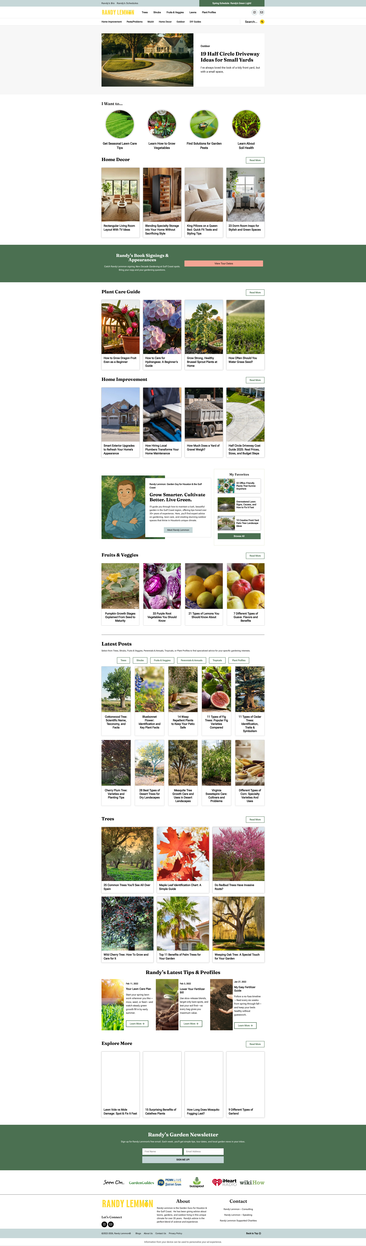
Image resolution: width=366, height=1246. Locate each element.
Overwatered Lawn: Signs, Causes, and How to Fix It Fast (246, 504)
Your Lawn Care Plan (138, 989)
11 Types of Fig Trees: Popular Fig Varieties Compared (216, 722)
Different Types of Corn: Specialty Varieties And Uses (250, 796)
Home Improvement (112, 21)
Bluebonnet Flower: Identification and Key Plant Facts (149, 722)
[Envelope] (261, 12)
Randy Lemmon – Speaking (238, 1215)
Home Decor (165, 21)
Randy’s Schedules (127, 3)
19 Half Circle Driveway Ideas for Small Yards (230, 57)
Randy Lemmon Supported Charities (238, 1220)
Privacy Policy (175, 1233)
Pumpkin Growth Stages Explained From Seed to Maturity (120, 617)
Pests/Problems (135, 21)
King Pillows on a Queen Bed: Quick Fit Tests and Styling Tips (202, 229)
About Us (148, 1233)
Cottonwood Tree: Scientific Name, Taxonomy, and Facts (116, 722)
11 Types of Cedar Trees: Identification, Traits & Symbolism (250, 724)
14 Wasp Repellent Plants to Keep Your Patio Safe (183, 722)
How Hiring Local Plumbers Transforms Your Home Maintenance (162, 449)
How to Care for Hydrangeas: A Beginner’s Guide (161, 361)
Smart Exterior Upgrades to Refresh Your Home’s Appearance (119, 449)
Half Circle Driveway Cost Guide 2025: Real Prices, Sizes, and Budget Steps (244, 449)
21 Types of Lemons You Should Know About (204, 615)
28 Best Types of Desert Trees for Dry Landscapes (149, 794)
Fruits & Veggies (175, 12)
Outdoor (181, 21)
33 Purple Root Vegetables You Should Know (162, 617)
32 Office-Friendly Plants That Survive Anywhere (246, 486)
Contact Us (160, 1233)
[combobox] (252, 21)
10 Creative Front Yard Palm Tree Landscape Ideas (247, 523)
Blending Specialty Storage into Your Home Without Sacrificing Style (162, 229)
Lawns (192, 12)
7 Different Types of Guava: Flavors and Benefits (246, 617)
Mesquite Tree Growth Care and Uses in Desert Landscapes (183, 796)
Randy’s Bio (108, 3)
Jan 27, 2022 (240, 981)
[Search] (262, 21)
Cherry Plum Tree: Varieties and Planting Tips (116, 794)
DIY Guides (195, 21)
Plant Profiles (209, 12)
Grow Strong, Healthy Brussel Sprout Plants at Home (202, 361)
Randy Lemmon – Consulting (238, 1209)
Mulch (151, 21)
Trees (145, 12)
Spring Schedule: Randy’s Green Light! (231, 3)
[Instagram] (254, 12)
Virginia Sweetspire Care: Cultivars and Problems (216, 796)
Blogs (138, 1233)
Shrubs (157, 12)
